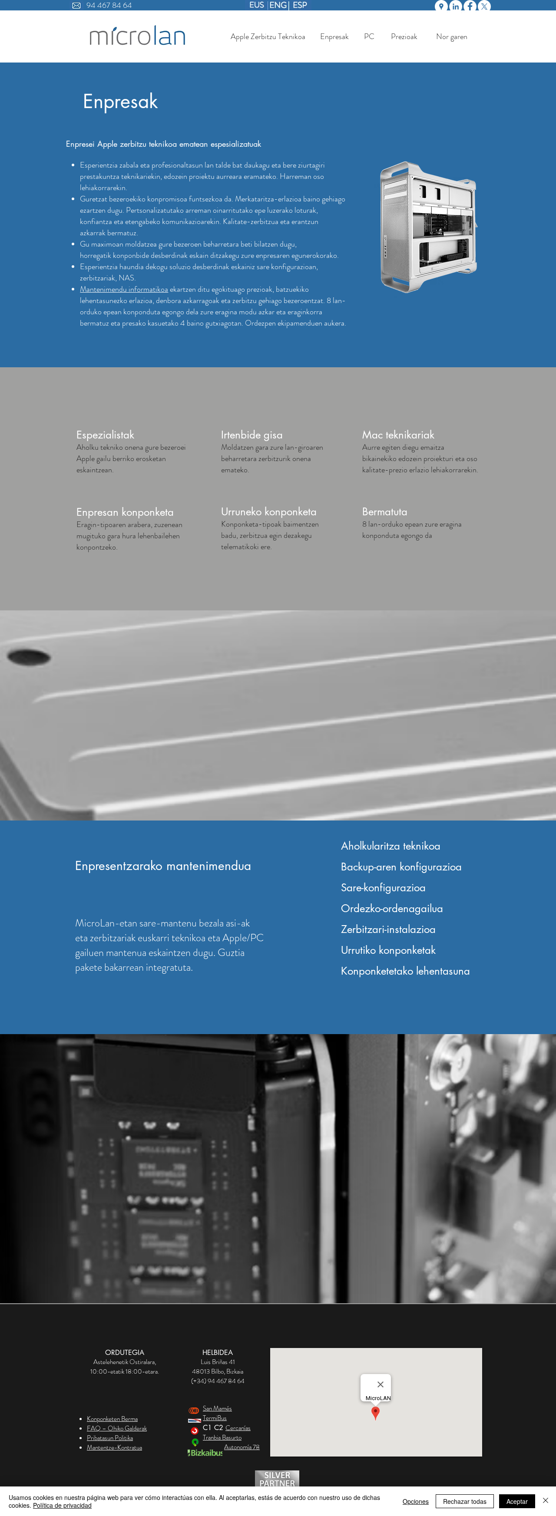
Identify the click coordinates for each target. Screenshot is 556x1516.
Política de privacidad (62, 1505)
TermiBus (215, 1418)
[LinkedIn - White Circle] (455, 6)
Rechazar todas (464, 1501)
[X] (484, 6)
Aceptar (517, 1501)
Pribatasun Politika (110, 1438)
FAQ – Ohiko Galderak (117, 1428)
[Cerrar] (545, 1501)
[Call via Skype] (217, 1392)
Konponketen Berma (112, 1419)
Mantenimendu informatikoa (124, 289)
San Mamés (217, 1408)
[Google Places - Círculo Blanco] (441, 6)
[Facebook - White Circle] (470, 6)
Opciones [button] (416, 1501)
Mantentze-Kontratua (114, 1447)
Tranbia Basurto (222, 1437)
